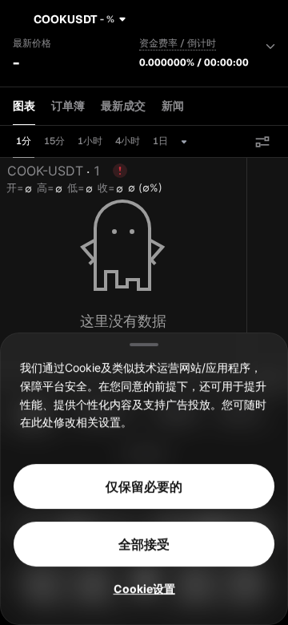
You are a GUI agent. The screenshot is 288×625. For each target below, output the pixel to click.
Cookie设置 (144, 588)
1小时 (90, 141)
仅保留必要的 (144, 486)
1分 (23, 141)
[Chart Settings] (262, 142)
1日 (160, 141)
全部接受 (144, 544)
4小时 (127, 141)
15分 (54, 141)
